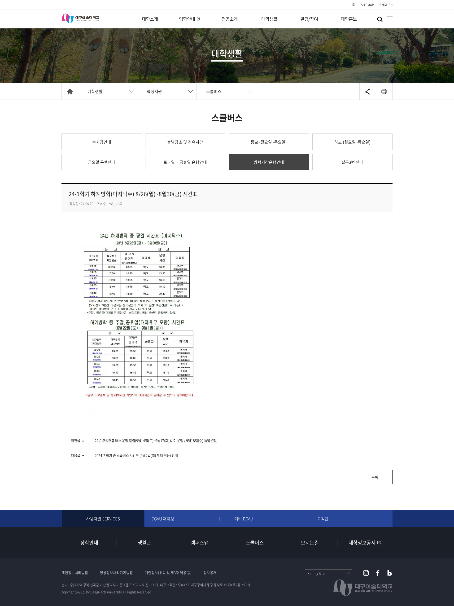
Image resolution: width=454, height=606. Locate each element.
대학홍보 (349, 19)
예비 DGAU (243, 518)
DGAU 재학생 (163, 518)
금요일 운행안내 (101, 162)
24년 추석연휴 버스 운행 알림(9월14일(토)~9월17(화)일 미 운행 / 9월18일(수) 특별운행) (156, 440)
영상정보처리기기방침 (116, 572)
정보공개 (210, 572)
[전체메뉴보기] (390, 19)
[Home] (70, 91)
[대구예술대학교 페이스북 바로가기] (378, 573)
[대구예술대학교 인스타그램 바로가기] (366, 573)
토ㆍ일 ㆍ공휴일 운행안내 (185, 162)
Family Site (316, 573)
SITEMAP (367, 4)
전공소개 (230, 19)
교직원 (322, 518)
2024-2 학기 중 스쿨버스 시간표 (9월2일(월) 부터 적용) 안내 (136, 455)
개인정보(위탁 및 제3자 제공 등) (168, 572)
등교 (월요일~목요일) (269, 142)
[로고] (80, 18)
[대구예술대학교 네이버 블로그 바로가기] (390, 573)
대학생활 (269, 19)
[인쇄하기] (384, 91)
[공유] (368, 91)
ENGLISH (386, 4)
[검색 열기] (380, 19)
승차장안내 (101, 142)
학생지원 (154, 91)
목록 (374, 477)
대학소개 (150, 19)
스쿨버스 (213, 91)
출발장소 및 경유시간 (185, 142)
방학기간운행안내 (269, 162)
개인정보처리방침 (74, 572)
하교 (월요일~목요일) (352, 142)
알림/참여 (309, 19)
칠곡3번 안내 (352, 162)
